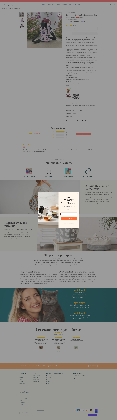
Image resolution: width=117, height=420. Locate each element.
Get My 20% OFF (69, 218)
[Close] (77, 193)
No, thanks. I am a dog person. (69, 223)
